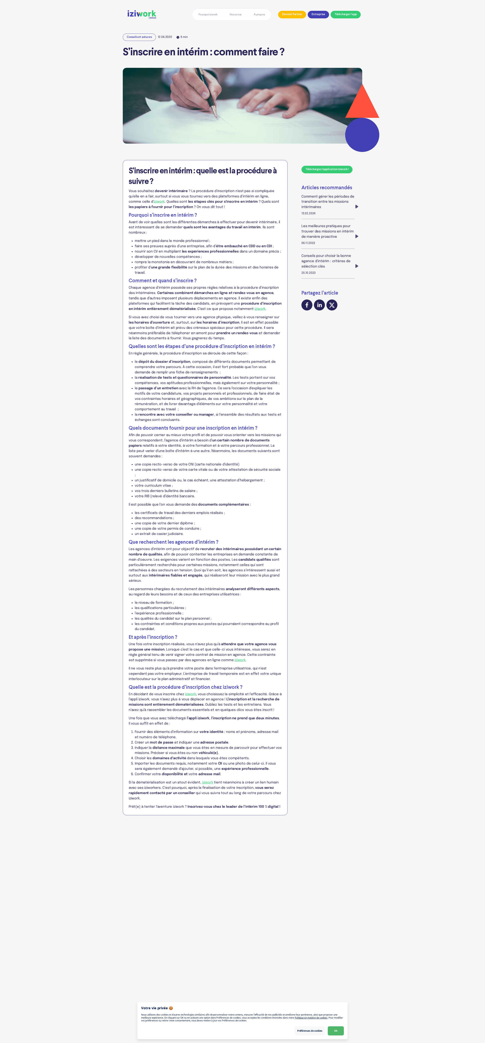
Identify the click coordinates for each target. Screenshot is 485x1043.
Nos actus (236, 14)
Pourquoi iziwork (208, 14)
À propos (259, 14)
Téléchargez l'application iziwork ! (327, 169)
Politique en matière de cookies (311, 1017)
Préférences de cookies (309, 1030)
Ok (335, 1030)
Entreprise (318, 14)
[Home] (156, 14)
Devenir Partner (292, 14)
